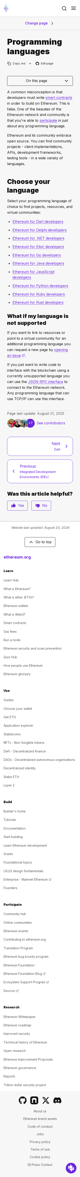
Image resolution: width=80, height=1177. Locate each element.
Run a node (12, 640)
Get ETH (10, 717)
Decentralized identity (20, 768)
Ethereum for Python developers (40, 285)
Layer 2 (9, 785)
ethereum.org (17, 557)
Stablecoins (12, 734)
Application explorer (18, 725)
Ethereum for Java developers (38, 263)
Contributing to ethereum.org (25, 939)
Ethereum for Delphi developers (39, 230)
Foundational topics (18, 862)
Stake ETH (11, 777)
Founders (10, 888)
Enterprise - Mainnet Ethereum (27, 879)
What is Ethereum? (17, 589)
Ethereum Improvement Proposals (28, 1059)
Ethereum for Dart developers (37, 221)
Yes (21, 505)
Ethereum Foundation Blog (25, 974)
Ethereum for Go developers (36, 255)
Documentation (15, 828)
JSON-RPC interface (45, 381)
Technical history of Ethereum (25, 1042)
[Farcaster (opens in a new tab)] (34, 1100)
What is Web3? (14, 614)
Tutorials (10, 820)
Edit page (44, 64)
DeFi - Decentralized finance (25, 751)
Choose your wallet (18, 708)
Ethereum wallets (16, 606)
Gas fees (10, 631)
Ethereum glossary (17, 674)
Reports (9, 1076)
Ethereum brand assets (40, 1119)
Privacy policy (40, 1142)
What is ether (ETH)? (19, 597)
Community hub (15, 914)
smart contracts (59, 97)
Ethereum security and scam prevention (33, 648)
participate (48, 120)
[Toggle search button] (64, 8)
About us (40, 1111)
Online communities (18, 922)
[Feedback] (71, 1168)
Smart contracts (15, 623)
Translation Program (18, 948)
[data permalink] (5, 186)
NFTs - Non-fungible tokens (24, 742)
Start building (13, 837)
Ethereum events (16, 931)
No (44, 505)
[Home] (6, 8)
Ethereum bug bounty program (26, 956)
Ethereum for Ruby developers (38, 294)
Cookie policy (40, 1157)
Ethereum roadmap (17, 1025)
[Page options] (30, 63)
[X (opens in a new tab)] (46, 1100)
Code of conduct (40, 1126)
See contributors (51, 423)
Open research (15, 1051)
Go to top (44, 542)
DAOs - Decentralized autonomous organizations (39, 760)
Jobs (40, 1134)
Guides (9, 700)
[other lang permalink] (5, 319)
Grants (8, 854)
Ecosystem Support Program (26, 982)
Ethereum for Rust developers (38, 302)
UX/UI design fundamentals (23, 871)
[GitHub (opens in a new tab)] (23, 1100)
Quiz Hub (10, 657)
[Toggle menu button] (73, 8)
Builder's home (15, 811)
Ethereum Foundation (19, 965)
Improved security (17, 1033)
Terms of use (40, 1149)
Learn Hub (11, 580)
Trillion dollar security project (25, 1085)
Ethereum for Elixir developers (38, 246)
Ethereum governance (20, 1068)
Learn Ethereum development (25, 845)
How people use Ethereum (23, 665)
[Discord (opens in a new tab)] (57, 1100)
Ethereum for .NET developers (38, 238)
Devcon (11, 991)
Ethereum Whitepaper (20, 1017)
